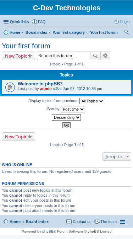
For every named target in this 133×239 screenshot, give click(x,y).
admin (46, 88)
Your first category (68, 32)
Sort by (54, 109)
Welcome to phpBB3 (40, 83)
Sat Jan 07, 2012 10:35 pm (79, 88)
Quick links (19, 22)
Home (15, 32)
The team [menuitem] (108, 221)
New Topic (16, 56)
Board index (36, 32)
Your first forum (104, 32)
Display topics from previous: (53, 101)
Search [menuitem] (126, 33)
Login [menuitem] (124, 22)
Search (95, 56)
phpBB (48, 231)
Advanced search (105, 56)
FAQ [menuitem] (42, 22)
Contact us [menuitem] (82, 221)
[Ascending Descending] (66, 117)
